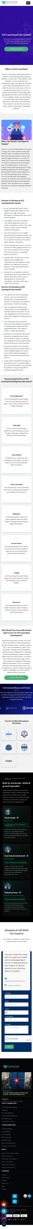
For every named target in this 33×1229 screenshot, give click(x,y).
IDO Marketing (6, 1134)
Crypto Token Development (10, 1153)
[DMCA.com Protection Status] (16, 1215)
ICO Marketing (6, 1131)
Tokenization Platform (8, 1164)
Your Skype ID (9, 1016)
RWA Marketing (6, 1137)
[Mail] (9, 1219)
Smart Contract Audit (8, 1167)
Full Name (8, 993)
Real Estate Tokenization (9, 1159)
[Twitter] (18, 1219)
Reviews (4, 1180)
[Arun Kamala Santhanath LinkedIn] (26, 856)
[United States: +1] (7, 1012)
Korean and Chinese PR (9, 1146)
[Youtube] (16, 1219)
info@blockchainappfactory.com (15, 981)
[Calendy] (15, 1201)
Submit (9, 1047)
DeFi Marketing (6, 1140)
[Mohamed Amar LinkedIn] (19, 892)
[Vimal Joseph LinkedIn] (16, 817)
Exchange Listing (7, 1118)
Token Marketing (7, 1129)
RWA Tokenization (7, 1156)
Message (8, 1024)
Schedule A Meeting (14, 985)
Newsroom (5, 1183)
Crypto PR (5, 1110)
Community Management (9, 1116)
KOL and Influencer (7, 1113)
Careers (4, 1189)
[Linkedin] (24, 1219)
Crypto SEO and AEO (8, 1121)
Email (7, 1001)
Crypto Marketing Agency (9, 1107)
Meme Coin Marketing (8, 1143)
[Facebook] (11, 1219)
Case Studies (6, 1177)
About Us (4, 1175)
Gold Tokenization (7, 1162)
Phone (7, 1009)
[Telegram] (15, 1196)
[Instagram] (13, 1219)
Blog (3, 1186)
